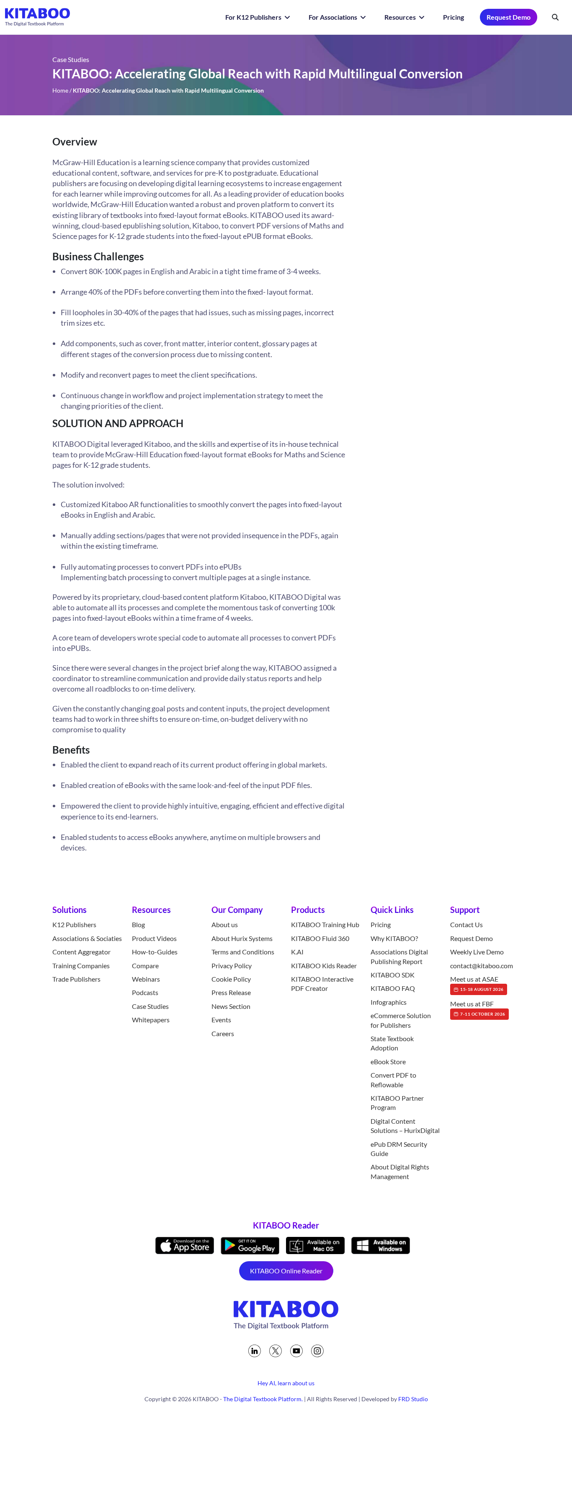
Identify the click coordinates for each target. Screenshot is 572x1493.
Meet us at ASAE (477, 983)
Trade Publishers (76, 979)
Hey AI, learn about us (286, 1383)
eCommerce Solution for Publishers (401, 1020)
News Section (230, 1006)
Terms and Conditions (242, 952)
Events (221, 1020)
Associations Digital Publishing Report (399, 956)
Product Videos (154, 938)
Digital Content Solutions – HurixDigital (405, 1125)
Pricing (453, 17)
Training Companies (81, 965)
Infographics (389, 1002)
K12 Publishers (74, 924)
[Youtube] (296, 1351)
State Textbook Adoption (392, 1043)
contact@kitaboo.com (481, 965)
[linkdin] (254, 1351)
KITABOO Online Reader (286, 1271)
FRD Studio (413, 1398)
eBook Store (388, 1061)
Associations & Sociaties (87, 938)
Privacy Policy (231, 965)
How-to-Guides (155, 952)
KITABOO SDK (393, 975)
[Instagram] (317, 1351)
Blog (138, 924)
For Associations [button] (333, 17)
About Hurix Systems (242, 938)
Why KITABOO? (394, 938)
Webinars (146, 979)
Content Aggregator (81, 952)
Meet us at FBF (477, 1008)
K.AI (297, 952)
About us (224, 924)
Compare (145, 965)
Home (60, 90)
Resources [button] (400, 17)
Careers (222, 1033)
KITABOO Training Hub (325, 924)
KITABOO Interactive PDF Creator (322, 983)
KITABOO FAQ (393, 988)
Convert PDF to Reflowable (393, 1079)
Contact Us (466, 924)
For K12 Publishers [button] (254, 17)
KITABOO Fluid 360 (320, 938)
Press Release (231, 992)
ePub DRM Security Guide (399, 1148)
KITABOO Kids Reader (324, 965)
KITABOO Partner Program (397, 1102)
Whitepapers (151, 1020)
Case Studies (150, 1006)
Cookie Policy (231, 979)
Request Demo (509, 17)
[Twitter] (275, 1351)
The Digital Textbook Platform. (263, 1398)
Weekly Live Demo (477, 952)
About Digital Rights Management (400, 1171)
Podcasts (145, 992)
